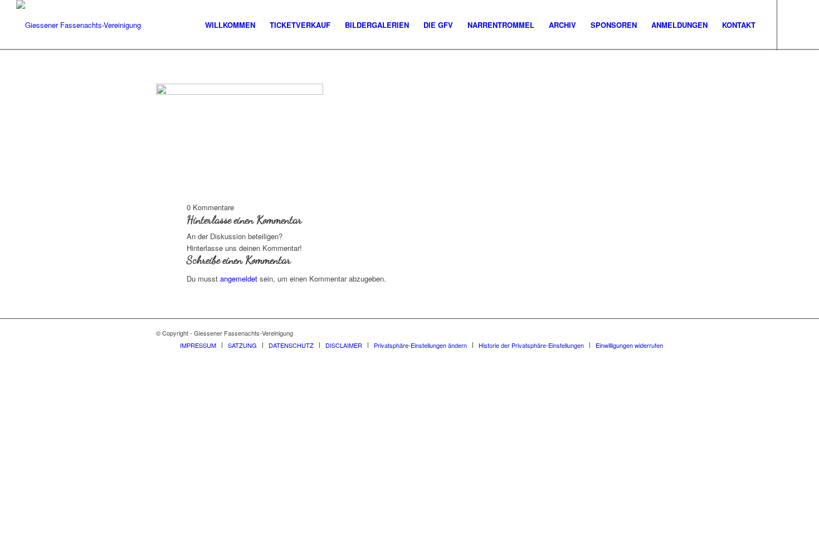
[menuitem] (230, 25)
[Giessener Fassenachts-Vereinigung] (78, 25)
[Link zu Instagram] (794, 24)
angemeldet (238, 278)
